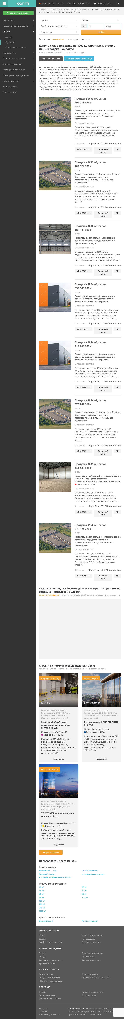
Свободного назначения (50, 942)
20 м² (41, 894)
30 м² (84, 887)
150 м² (42, 901)
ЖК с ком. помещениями (50, 981)
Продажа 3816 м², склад (90, 342)
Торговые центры (90, 974)
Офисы (42, 935)
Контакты (43, 1008)
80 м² (84, 894)
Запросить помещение (50, 998)
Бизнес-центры (46, 974)
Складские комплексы (49, 977)
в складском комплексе (93, 874)
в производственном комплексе (54, 877)
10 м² (41, 887)
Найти (101, 32)
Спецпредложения (48, 995)
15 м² (41, 890)
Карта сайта (95, 1014)
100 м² (85, 897)
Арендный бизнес (47, 963)
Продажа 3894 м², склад (90, 400)
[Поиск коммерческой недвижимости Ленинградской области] (22, 3)
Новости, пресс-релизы (93, 992)
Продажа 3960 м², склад (90, 525)
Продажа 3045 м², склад (90, 162)
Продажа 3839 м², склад (90, 464)
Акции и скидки (51, 852)
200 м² (42, 904)
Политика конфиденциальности (49, 1013)
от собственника (90, 870)
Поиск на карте (89, 995)
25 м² (41, 897)
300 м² (42, 907)
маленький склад (47, 870)
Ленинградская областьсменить (58, 3)
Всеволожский (46, 920)
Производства (88, 938)
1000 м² (42, 911)
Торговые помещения (92, 935)
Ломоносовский (90, 920)
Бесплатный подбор (20, 12)
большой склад (46, 874)
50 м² (84, 890)
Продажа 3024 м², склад (90, 284)
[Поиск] (118, 3)
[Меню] (4, 3)
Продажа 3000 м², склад (90, 226)
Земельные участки (91, 942)
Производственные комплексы (96, 977)
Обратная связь (104, 3)
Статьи (42, 992)
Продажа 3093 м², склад (90, 98)
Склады (42, 938)
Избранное (82, 3)
